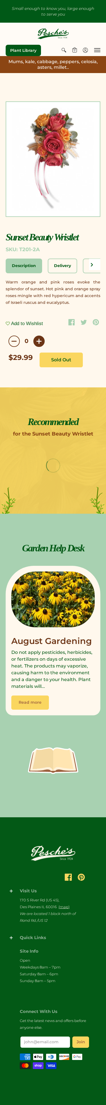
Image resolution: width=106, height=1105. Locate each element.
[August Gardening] (53, 600)
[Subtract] (14, 341)
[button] (64, 50)
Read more (30, 702)
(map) (64, 907)
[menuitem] (64, 50)
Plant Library (23, 50)
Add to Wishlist (26, 323)
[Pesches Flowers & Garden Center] (53, 34)
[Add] (39, 341)
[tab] (24, 266)
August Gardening (51, 641)
